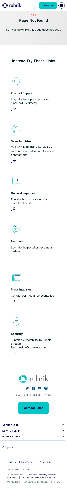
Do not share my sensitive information (39, 477)
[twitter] (27, 388)
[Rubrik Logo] (11, 5)
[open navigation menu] (61, 5)
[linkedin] (21, 388)
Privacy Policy (25, 462)
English (8, 447)
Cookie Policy (13, 469)
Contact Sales (48, 5)
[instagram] (46, 388)
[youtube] (40, 388)
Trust (29, 469)
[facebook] (33, 388)
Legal (9, 462)
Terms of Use (46, 462)
